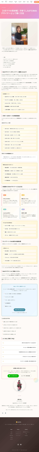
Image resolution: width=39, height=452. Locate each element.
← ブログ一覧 (3, 7)
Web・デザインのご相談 (7, 65)
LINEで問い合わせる (14, 375)
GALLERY (11, 439)
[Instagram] (3, 413)
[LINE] (5, 413)
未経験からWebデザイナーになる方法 (9, 62)
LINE (26, 433)
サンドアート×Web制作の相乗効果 (9, 63)
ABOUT (11, 433)
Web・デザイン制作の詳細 (25, 375)
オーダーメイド (18, 435)
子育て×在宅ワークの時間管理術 (9, 60)
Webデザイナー (15, 403)
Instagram (26, 435)
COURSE (11, 437)
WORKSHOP (11, 435)
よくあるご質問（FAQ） (7, 67)
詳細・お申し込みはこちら (19, 309)
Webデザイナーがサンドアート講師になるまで (11, 59)
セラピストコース (18, 433)
